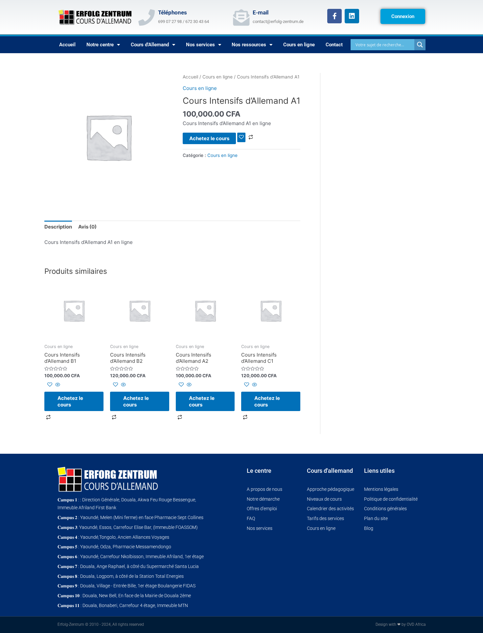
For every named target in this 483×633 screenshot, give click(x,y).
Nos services (200, 45)
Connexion (402, 16)
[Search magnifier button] (420, 44)
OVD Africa (416, 624)
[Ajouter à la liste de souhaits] (241, 137)
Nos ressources (249, 45)
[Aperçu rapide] (57, 385)
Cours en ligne (299, 45)
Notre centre (100, 45)
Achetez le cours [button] (70, 401)
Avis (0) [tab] (87, 227)
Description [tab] (58, 227)
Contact (334, 45)
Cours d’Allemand (150, 45)
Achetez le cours (209, 138)
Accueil (67, 45)
